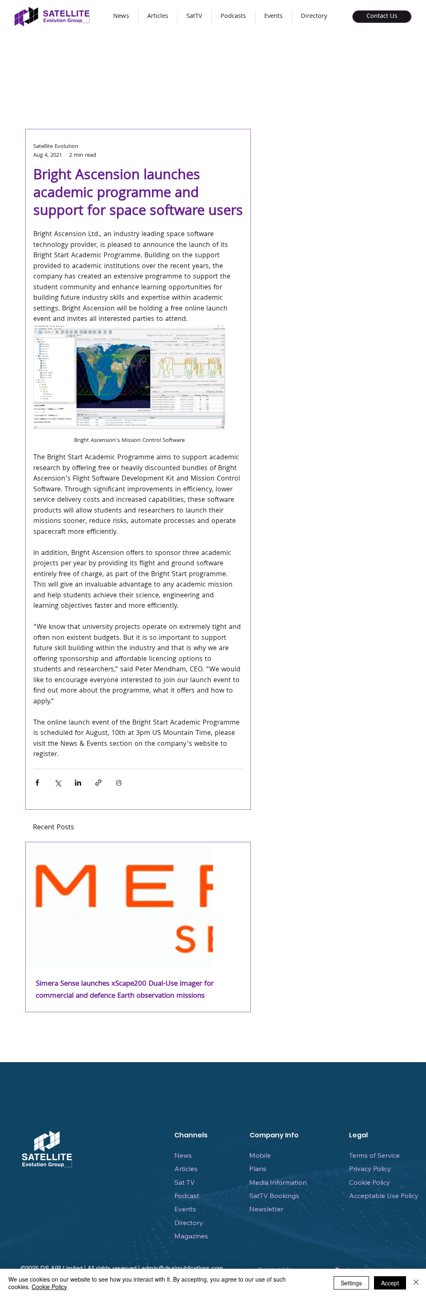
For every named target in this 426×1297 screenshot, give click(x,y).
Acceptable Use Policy (384, 1195)
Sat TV (184, 1182)
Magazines (191, 1236)
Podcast (186, 1195)
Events (185, 1209)
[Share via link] (98, 783)
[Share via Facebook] (37, 783)
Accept (390, 1283)
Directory (188, 1222)
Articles (186, 1168)
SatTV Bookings (274, 1195)
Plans (257, 1168)
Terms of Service (374, 1155)
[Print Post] (119, 783)
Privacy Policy (370, 1168)
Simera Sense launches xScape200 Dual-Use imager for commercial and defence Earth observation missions (125, 990)
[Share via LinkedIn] (78, 783)
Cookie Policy (369, 1182)
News (183, 1155)
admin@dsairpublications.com (182, 1268)
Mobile (260, 1155)
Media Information (278, 1182)
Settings (351, 1283)
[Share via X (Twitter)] (58, 783)
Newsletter (266, 1209)
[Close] (416, 1282)
